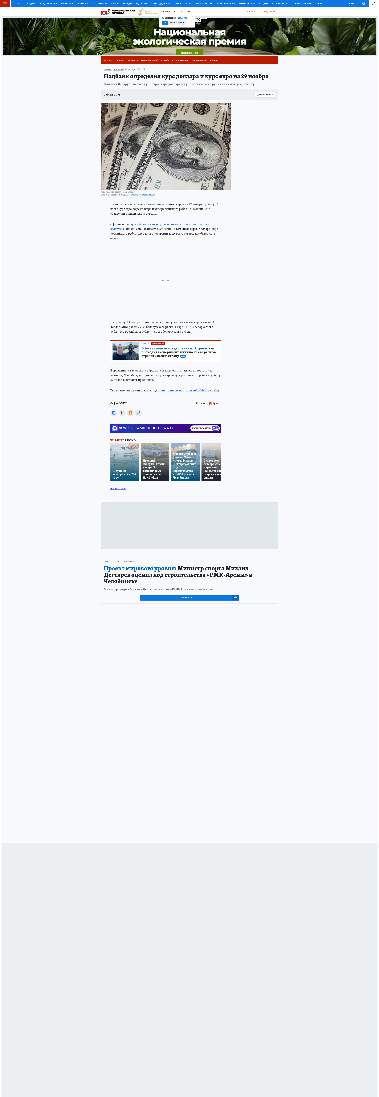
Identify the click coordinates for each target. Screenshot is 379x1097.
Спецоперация (47, 3)
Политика (66, 3)
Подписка (269, 11)
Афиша (213, 60)
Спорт (188, 3)
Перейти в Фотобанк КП (142, 194)
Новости (120, 60)
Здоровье (141, 3)
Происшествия (225, 3)
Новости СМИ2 (118, 488)
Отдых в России (180, 60)
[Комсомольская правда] (118, 12)
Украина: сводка (149, 60)
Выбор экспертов (249, 3)
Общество (83, 3)
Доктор (268, 3)
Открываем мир (301, 3)
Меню (5, 3)
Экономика (100, 3)
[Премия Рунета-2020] (146, 12)
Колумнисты (204, 3)
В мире (115, 3)
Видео (31, 3)
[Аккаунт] (374, 3)
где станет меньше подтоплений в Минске (182, 390)
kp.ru (216, 403)
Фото (20, 3)
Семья (318, 3)
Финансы (282, 3)
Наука (177, 3)
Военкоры (133, 60)
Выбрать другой (177, 23)
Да (165, 23)
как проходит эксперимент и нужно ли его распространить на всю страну (178, 352)
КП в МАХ (165, 60)
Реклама (251, 11)
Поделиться (266, 94)
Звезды (127, 3)
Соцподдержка (160, 3)
